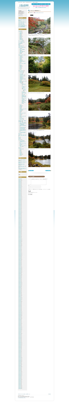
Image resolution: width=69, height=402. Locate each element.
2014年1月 (20, 356)
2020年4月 (20, 263)
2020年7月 (20, 259)
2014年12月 (20, 342)
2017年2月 (20, 309)
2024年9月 (20, 200)
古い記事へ (31, 170)
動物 (19, 44)
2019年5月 (20, 277)
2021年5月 (20, 246)
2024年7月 (20, 203)
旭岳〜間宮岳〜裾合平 (22, 127)
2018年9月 (20, 286)
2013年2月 (20, 370)
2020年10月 (20, 255)
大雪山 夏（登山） (21, 70)
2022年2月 (20, 236)
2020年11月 (20, 254)
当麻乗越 (21, 105)
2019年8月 (20, 273)
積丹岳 (19, 137)
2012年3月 (20, 384)
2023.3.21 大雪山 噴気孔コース (23, 168)
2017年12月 (20, 297)
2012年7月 (20, 379)
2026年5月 (20, 182)
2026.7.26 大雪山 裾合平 (22, 24)
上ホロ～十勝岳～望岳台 (22, 122)
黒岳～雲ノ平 (21, 119)
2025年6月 (20, 190)
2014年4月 (20, 352)
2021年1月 (20, 251)
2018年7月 (20, 288)
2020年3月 (20, 264)
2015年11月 (20, 328)
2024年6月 (20, 204)
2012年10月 (20, 375)
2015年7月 (20, 333)
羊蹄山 (19, 138)
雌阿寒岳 (21, 38)
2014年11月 (20, 343)
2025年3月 (20, 194)
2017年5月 (20, 305)
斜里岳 (20, 35)
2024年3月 (20, 208)
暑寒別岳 (21, 36)
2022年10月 (20, 226)
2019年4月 (20, 278)
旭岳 (20, 53)
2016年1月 (20, 325)
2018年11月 (20, 283)
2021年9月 (20, 241)
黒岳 (20, 69)
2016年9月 (20, 315)
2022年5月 (20, 232)
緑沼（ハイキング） (41, 12)
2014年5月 (20, 351)
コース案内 (45, 4)
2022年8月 (20, 228)
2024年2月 (20, 209)
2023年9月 (20, 213)
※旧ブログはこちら (21, 15)
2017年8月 (20, 301)
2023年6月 (20, 217)
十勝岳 (20, 50)
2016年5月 (20, 320)
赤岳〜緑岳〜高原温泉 (22, 129)
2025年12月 (20, 186)
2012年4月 (20, 383)
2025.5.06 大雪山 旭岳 (21, 166)
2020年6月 (20, 260)
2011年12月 (20, 388)
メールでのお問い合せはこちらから (41, 7)
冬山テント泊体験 (22, 49)
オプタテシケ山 (21, 71)
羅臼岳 (20, 37)
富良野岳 (21, 52)
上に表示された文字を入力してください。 (33, 192)
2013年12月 (20, 357)
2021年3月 (20, 249)
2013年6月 (20, 365)
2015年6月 (20, 334)
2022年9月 (20, 227)
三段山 (20, 48)
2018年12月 (20, 282)
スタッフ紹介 (41, 4)
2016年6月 (20, 319)
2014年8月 (20, 347)
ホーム (33, 4)
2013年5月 (20, 366)
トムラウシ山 (21, 72)
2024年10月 (20, 199)
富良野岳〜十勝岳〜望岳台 (23, 125)
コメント (29, 184)
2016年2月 (20, 324)
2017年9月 (20, 300)
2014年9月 (20, 346)
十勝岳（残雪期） (22, 51)
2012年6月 (20, 380)
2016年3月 (20, 323)
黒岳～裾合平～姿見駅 (22, 132)
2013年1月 (20, 371)
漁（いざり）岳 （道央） (23, 63)
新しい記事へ (47, 170)
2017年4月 (20, 306)
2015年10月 (20, 329)
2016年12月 (20, 311)
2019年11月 (20, 269)
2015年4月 (20, 337)
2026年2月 (20, 185)
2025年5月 (20, 191)
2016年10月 (20, 314)
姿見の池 (23, 94)
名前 (29, 185)
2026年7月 (20, 180)
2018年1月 (20, 296)
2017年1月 (20, 310)
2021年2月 (20, 250)
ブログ (37, 4)
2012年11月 (20, 374)
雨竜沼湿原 (21, 39)
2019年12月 (20, 268)
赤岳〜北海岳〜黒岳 (22, 128)
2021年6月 (20, 245)
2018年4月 (20, 292)
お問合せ (48, 4)
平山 (20, 104)
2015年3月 (20, 338)
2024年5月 (20, 205)
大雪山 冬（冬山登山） (21, 47)
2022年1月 (20, 237)
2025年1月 (20, 195)
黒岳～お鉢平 (21, 118)
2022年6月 (20, 231)
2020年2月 (20, 265)
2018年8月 (20, 287)
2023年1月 (20, 223)
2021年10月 (20, 240)
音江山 (20, 68)
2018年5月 (20, 291)
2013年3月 (20, 369)
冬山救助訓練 (20, 43)
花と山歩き (20, 139)
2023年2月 (20, 222)
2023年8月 (20, 214)
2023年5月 (20, 218)
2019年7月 (20, 274)
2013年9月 (20, 361)
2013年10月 (20, 360)
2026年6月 (20, 181)
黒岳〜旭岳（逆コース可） (23, 130)
